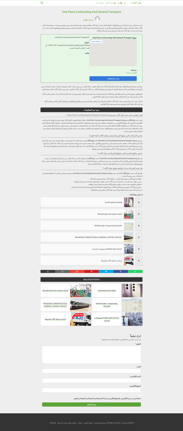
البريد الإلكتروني (135, 376)
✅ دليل (120, 3)
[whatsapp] (135, 271)
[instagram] (77, 271)
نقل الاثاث (136, 3)
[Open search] (42, 3)
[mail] (62, 271)
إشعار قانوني (88, 423)
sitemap (53, 423)
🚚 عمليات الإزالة (111, 3)
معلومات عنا (100, 3)
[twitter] (106, 271)
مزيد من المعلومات (113, 78)
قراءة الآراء (130, 73)
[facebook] (120, 271)
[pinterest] (91, 271)
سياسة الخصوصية (100, 423)
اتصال (80, 423)
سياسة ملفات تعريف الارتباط (66, 423)
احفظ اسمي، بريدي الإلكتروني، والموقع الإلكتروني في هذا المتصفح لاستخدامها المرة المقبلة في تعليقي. (107, 398)
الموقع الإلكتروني (135, 386)
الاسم (138, 367)
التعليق (138, 344)
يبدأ (125, 3)
